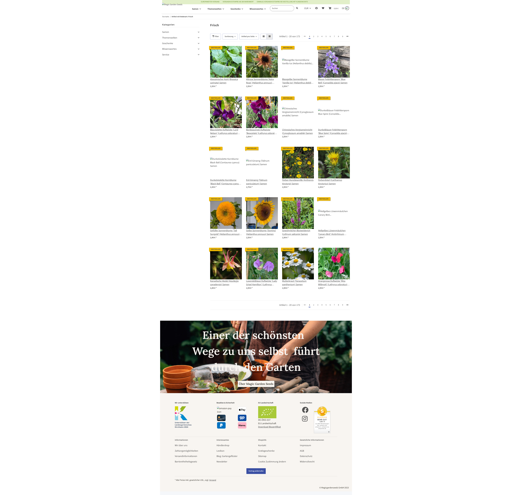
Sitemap (262, 456)
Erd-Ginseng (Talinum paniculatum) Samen (256, 181)
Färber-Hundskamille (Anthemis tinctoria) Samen (297, 181)
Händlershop (223, 445)
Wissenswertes (169, 49)
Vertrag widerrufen (256, 471)
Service (165, 54)
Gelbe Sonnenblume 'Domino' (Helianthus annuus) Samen (261, 232)
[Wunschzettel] (323, 8)
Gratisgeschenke (266, 451)
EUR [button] (306, 8)
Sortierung (229, 36)
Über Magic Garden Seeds (256, 384)
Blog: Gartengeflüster (227, 456)
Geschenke (167, 43)
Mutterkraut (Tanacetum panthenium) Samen (294, 282)
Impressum (305, 445)
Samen (165, 32)
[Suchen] (297, 8)
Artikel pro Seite (248, 36)
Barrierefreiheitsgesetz (186, 461)
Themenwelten (169, 37)
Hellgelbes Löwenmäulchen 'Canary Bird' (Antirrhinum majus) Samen (332, 232)
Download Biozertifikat (269, 427)
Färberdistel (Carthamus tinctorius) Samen (330, 181)
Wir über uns (181, 445)
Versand (212, 480)
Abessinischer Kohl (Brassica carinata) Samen (224, 81)
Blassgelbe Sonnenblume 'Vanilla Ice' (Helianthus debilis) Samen (297, 81)
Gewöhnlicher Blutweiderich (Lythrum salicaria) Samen (296, 232)
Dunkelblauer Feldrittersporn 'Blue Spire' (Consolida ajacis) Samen (332, 131)
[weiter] (347, 36)
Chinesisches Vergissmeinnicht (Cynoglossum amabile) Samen (297, 131)
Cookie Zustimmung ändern (272, 461)
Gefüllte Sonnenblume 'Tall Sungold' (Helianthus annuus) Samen (224, 232)
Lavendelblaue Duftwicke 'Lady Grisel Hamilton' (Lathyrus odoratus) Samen (261, 282)
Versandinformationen (186, 456)
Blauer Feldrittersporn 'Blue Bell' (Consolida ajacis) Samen (332, 81)
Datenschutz (306, 456)
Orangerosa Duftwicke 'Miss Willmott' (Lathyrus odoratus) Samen (332, 282)
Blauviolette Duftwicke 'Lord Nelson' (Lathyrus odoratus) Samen (224, 131)
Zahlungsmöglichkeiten (186, 451)
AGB (302, 451)
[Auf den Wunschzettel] (237, 50)
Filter (216, 36)
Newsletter (222, 461)
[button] (316, 8)
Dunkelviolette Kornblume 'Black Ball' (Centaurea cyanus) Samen (225, 182)
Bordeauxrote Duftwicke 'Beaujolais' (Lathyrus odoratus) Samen (261, 131)
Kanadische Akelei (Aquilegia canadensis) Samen (224, 282)
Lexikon (220, 451)
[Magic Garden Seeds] (172, 7)
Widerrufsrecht (307, 461)
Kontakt (262, 445)
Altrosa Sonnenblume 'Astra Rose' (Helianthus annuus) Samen (260, 81)
